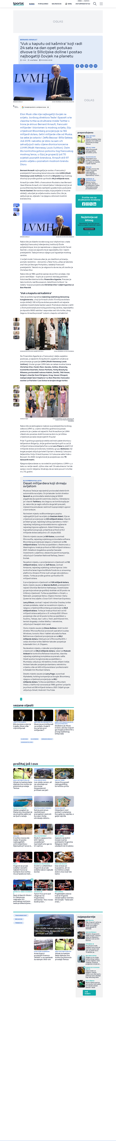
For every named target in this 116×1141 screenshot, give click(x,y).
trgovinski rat (21, 915)
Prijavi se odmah (89, 229)
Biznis (31, 4)
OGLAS (58, 21)
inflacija (18, 919)
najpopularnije (86, 916)
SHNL (70, 4)
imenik (80, 1)
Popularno (43, 4)
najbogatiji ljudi (27, 742)
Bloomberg (34, 739)
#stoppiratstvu (83, 4)
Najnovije (56, 4)
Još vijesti (88, 993)
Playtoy (86, 1)
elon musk (24, 739)
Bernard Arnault (47, 739)
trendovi (18, 923)
